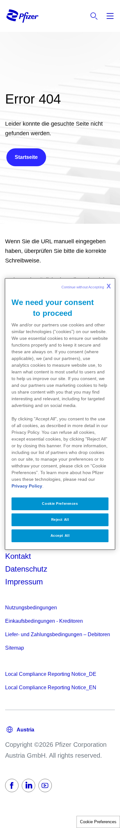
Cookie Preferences (98, 821)
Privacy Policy (27, 485)
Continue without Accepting (86, 286)
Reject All (60, 519)
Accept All (60, 535)
